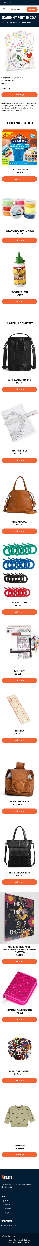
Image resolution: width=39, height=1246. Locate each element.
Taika (7, 1201)
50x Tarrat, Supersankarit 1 (19, 1071)
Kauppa (32, 9)
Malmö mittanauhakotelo (19, 801)
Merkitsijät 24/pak (19, 602)
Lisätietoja (19, 95)
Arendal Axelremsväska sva (19, 873)
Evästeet (27, 1240)
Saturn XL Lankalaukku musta (19, 380)
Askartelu (8, 1205)
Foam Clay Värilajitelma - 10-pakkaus (19, 231)
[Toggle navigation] (4, 9)
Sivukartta (27, 1242)
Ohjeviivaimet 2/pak (19, 451)
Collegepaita (19, 1145)
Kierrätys (8, 1209)
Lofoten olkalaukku (20, 522)
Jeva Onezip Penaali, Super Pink (19, 1010)
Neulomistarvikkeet (26, 22)
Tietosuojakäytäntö (15, 1242)
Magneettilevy (19, 671)
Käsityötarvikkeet (10, 22)
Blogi (7, 1213)
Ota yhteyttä (18, 1240)
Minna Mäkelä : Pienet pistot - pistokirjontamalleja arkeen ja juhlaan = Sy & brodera (19, 949)
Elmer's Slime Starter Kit (19, 169)
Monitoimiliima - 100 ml (19, 292)
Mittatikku (19, 731)
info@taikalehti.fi (6, 3)
